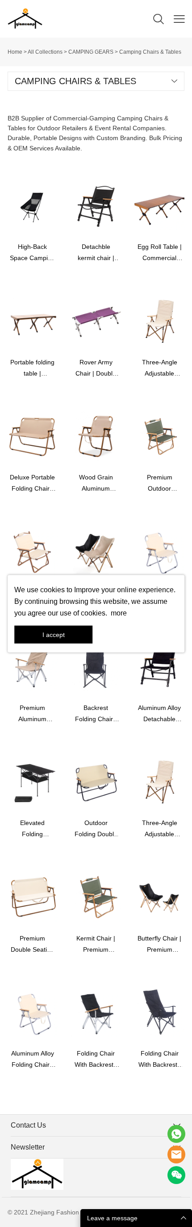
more (119, 612)
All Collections (45, 52)
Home (15, 52)
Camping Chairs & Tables (150, 52)
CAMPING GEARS (90, 52)
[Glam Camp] (176, 1134)
